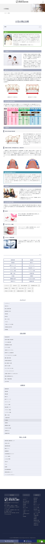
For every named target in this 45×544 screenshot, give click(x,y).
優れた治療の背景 (24, 285)
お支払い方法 (7, 443)
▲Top (40, 254)
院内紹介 (13, 288)
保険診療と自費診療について (10, 440)
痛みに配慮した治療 (8, 363)
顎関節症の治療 (13, 278)
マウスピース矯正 (13, 270)
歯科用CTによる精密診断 (9, 352)
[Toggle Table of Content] (39, 27)
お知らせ (6, 461)
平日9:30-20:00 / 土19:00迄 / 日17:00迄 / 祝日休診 (22, 543)
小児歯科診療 (31, 273)
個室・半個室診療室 (8, 378)
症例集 (6, 466)
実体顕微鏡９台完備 (8, 344)
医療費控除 (7, 451)
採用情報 (29, 291)
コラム (6, 464)
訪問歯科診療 (31, 281)
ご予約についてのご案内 (9, 291)
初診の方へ (15, 285)
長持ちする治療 (7, 365)
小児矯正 (12, 276)
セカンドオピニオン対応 (9, 368)
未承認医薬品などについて (9, 453)
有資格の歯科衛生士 (8, 360)
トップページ (7, 285)
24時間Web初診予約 (20, 291)
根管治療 (12, 262)
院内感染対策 (7, 336)
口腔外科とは (13, 281)
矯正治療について (32, 267)
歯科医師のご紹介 (34, 285)
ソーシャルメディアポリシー (10, 474)
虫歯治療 (31, 259)
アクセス (29, 288)
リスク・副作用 (7, 456)
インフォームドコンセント (9, 370)
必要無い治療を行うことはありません (11, 373)
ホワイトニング (31, 265)
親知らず (31, 262)
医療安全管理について (8, 472)
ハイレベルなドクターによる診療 (10, 355)
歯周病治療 (13, 259)
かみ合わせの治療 (32, 278)
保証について (7, 448)
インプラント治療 (32, 270)
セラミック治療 (13, 267)
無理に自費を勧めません (9, 376)
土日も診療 (7, 381)
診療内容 (6, 288)
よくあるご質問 (7, 458)
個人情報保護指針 (8, 469)
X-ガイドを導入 (7, 347)
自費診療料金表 (7, 445)
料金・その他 (21, 288)
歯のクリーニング (13, 265)
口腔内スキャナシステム (9, 350)
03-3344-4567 (8, 514)
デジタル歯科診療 (8, 342)
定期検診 (31, 276)
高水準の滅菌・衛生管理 (9, 339)
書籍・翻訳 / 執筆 (8, 357)
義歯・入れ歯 (13, 273)
